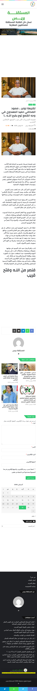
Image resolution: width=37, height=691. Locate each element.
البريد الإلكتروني (31, 454)
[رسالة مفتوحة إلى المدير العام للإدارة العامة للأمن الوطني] (9, 368)
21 (12, 504)
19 (22, 504)
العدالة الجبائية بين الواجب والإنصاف (24, 635)
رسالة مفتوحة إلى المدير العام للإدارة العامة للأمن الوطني (10, 378)
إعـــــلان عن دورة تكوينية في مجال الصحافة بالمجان (19, 638)
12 (22, 500)
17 (33, 504)
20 (17, 504)
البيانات (30, 104)
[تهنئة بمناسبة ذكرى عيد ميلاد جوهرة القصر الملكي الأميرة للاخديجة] (9, 394)
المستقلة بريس (29, 125)
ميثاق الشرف (32, 583)
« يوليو (34, 516)
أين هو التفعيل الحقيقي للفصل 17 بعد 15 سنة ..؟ (20, 651)
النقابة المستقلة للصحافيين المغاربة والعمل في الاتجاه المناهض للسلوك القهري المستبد (28, 399)
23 (3, 504)
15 (7, 500)
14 (12, 500)
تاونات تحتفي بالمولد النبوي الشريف (24, 627)
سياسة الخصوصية (30, 586)
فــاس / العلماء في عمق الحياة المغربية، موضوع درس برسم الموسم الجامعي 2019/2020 (28, 375)
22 (8, 504)
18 (28, 504)
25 (28, 507)
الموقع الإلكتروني (31, 462)
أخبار (27, 100)
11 (28, 500)
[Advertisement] (18, 55)
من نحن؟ (33, 577)
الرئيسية (31, 100)
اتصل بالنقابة (32, 580)
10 (33, 500)
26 (22, 507)
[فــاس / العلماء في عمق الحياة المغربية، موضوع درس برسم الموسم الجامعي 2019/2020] (27, 367)
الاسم (33, 447)
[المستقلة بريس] (33, 4)
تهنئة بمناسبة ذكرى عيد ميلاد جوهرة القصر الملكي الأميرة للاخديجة (10, 407)
